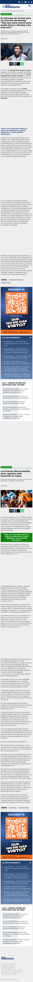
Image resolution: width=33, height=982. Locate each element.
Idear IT (15, 979)
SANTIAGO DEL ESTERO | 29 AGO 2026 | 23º (13, 11)
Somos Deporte (6, 14)
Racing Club (6, 283)
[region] (16, 113)
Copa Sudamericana (16, 280)
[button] (3, 6)
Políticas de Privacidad (8, 974)
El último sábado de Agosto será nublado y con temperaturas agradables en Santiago (16, 409)
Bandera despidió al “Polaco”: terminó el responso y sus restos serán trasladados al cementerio (16, 416)
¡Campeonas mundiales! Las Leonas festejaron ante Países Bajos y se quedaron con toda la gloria (15, 390)
